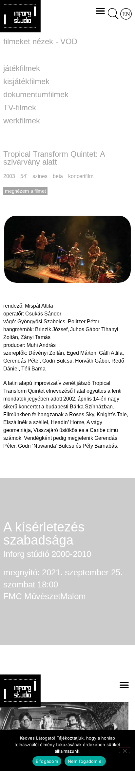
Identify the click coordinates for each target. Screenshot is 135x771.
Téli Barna (33, 368)
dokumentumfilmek (35, 94)
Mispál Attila (39, 306)
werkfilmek (21, 120)
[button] (100, 10)
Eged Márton (81, 353)
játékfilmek (21, 68)
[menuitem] (126, 14)
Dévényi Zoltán (46, 353)
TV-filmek (19, 107)
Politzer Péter (83, 321)
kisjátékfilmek (26, 81)
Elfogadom (47, 761)
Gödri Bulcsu (57, 361)
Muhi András (41, 345)
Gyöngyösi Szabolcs (41, 321)
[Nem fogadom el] (124, 750)
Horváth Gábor (92, 361)
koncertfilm (80, 176)
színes (40, 176)
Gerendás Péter (21, 361)
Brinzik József (51, 329)
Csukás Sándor (43, 313)
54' (23, 176)
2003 (9, 176)
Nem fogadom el (85, 761)
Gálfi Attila (111, 353)
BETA (58, 176)
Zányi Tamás (35, 337)
